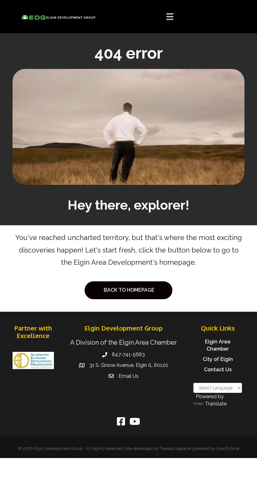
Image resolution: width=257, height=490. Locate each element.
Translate (216, 404)
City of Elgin (218, 359)
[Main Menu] (170, 16)
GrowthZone (227, 448)
